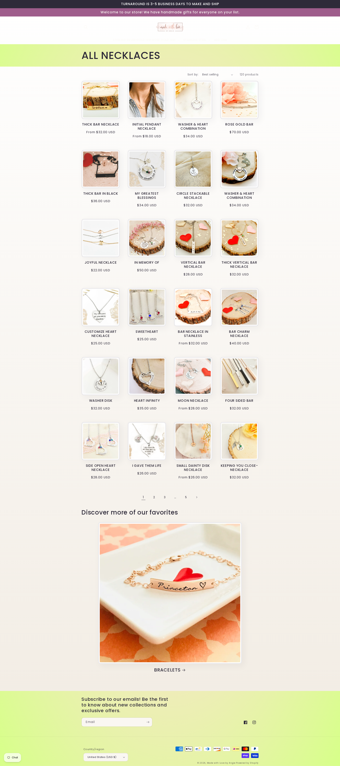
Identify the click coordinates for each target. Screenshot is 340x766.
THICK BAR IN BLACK (100, 194)
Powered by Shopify (247, 762)
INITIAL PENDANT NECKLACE (146, 126)
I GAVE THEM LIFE (147, 466)
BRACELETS (167, 670)
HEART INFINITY (147, 401)
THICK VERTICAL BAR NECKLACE (239, 265)
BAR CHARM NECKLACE (239, 334)
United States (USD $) (102, 757)
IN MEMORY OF (146, 263)
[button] (85, 27)
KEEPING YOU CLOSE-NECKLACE (239, 468)
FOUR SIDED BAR (239, 401)
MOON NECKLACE (193, 401)
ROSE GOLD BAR (239, 124)
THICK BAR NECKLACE (100, 124)
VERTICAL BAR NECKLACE (193, 265)
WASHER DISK (100, 401)
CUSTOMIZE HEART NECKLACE (101, 334)
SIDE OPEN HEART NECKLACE (101, 468)
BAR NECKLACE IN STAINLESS (193, 334)
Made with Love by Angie (221, 762)
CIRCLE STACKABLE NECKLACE (193, 196)
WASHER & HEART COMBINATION (193, 126)
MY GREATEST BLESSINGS (147, 196)
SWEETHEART (147, 332)
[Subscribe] (147, 722)
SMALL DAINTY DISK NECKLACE (193, 468)
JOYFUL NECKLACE (101, 263)
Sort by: (193, 74)
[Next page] (196, 497)
